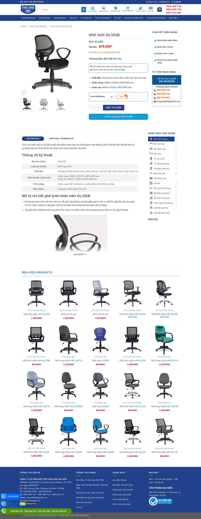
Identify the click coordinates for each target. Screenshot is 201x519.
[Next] (79, 63)
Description (33, 139)
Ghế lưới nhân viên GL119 (164, 452)
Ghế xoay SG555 (100, 406)
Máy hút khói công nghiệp (167, 515)
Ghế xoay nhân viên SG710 (36, 406)
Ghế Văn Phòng (28, 18)
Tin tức (79, 507)
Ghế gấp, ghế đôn (162, 168)
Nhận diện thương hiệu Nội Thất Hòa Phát (92, 486)
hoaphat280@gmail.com (168, 101)
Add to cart (114, 107)
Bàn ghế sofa (159, 173)
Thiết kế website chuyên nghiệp (103, 515)
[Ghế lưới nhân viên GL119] (164, 431)
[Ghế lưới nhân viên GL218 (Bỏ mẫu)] (164, 293)
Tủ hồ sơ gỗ (159, 159)
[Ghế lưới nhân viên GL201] (36, 431)
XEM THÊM (173, 18)
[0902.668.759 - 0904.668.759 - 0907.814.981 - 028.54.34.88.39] (4, 511)
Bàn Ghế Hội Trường (156, 18)
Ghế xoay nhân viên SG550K (68, 406)
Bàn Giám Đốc (60, 18)
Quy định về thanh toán (123, 485)
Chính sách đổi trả (120, 499)
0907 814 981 (163, 97)
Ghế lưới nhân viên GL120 (36, 314)
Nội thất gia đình (161, 208)
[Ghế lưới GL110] (68, 293)
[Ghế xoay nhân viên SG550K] (68, 385)
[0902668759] (4, 496)
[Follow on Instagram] (174, 2)
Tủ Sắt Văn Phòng (103, 18)
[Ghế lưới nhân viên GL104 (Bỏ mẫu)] (132, 293)
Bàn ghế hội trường (162, 188)
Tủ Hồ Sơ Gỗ (86, 18)
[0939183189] (4, 504)
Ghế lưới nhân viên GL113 (132, 406)
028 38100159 (167, 81)
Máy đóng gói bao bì (126, 515)
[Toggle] (176, 139)
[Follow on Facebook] (172, 2)
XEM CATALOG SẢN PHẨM (118, 117)
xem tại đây (119, 70)
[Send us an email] (180, 2)
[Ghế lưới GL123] (100, 293)
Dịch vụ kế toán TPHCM (145, 515)
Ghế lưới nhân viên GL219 (132, 360)
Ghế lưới (26, 145)
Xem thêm (79, 254)
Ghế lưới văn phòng (61, 26)
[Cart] (159, 9)
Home (23, 26)
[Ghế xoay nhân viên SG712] (68, 339)
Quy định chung (119, 480)
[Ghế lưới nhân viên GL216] (132, 431)
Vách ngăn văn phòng (163, 203)
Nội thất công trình (162, 193)
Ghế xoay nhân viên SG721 (164, 360)
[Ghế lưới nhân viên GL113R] (36, 339)
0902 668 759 (163, 90)
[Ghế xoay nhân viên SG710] (36, 385)
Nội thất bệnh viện (162, 213)
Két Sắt (117, 18)
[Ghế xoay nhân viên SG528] (164, 385)
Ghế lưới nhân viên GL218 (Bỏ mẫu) (164, 315)
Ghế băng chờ (160, 178)
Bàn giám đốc (160, 149)
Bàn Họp (73, 18)
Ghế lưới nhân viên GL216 (132, 452)
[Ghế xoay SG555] (100, 385)
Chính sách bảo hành (122, 494)
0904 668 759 (163, 94)
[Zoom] (23, 92)
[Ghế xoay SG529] (100, 339)
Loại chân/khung (97, 96)
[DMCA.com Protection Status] (28, 503)
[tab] (33, 138)
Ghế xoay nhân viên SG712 (68, 360)
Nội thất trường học (162, 198)
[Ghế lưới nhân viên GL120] (36, 293)
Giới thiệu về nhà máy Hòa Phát (90, 480)
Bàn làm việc (159, 144)
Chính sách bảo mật (121, 504)
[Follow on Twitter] (177, 2)
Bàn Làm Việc (44, 18)
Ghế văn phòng (38, 26)
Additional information (61, 139)
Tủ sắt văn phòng (161, 164)
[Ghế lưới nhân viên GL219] (132, 339)
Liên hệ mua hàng (84, 502)
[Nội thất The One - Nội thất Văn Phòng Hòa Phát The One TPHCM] (28, 9)
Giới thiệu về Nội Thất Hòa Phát (90, 493)
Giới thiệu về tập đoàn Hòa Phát (90, 497)
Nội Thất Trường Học (134, 18)
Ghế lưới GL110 (68, 314)
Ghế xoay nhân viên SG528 (164, 406)
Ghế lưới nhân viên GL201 (36, 452)
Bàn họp (157, 154)
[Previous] (24, 63)
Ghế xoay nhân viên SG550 (100, 452)
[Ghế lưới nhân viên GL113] (132, 385)
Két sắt (157, 183)
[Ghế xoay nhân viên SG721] (164, 339)
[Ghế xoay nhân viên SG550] (100, 431)
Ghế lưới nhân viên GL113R (36, 360)
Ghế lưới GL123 (100, 314)
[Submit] (83, 9)
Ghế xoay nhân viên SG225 (68, 452)
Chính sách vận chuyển (123, 490)
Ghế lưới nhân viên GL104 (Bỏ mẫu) (132, 315)
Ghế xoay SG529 (100, 360)
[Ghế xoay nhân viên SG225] (68, 431)
